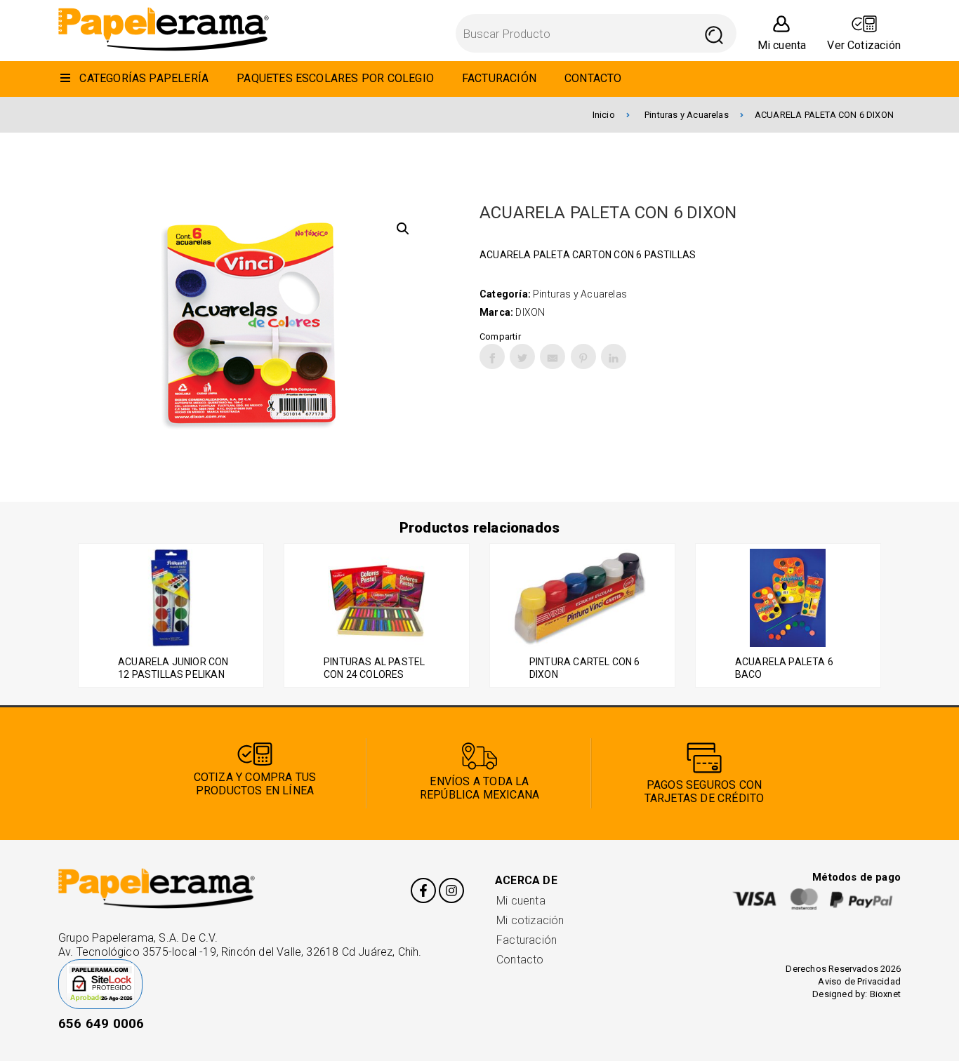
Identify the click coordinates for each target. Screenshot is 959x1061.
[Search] (714, 33)
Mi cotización (530, 920)
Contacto (520, 959)
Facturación (526, 940)
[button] (403, 228)
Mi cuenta (520, 900)
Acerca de (526, 880)
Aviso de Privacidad (859, 981)
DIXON (530, 312)
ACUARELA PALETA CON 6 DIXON (824, 114)
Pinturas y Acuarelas (686, 114)
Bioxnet (885, 994)
